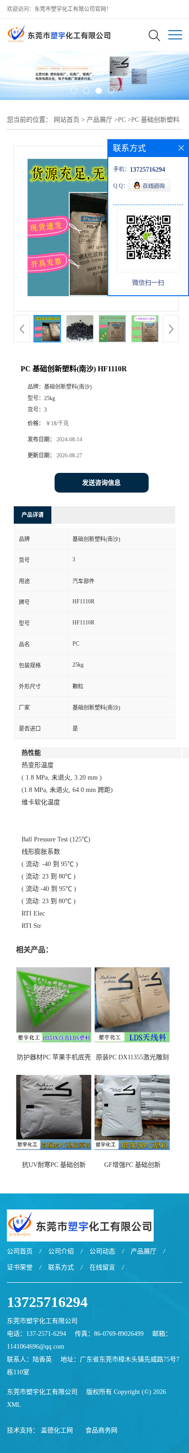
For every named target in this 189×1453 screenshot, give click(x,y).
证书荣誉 (20, 1267)
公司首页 (20, 1251)
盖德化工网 (57, 1430)
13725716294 (47, 1302)
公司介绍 (61, 1251)
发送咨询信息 (101, 482)
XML (14, 1404)
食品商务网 (101, 1430)
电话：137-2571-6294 (36, 1333)
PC (122, 119)
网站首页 (66, 119)
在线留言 (102, 1267)
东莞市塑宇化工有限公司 (42, 1391)
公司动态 (102, 1251)
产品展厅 (99, 119)
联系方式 (61, 1267)
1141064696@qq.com (35, 1346)
